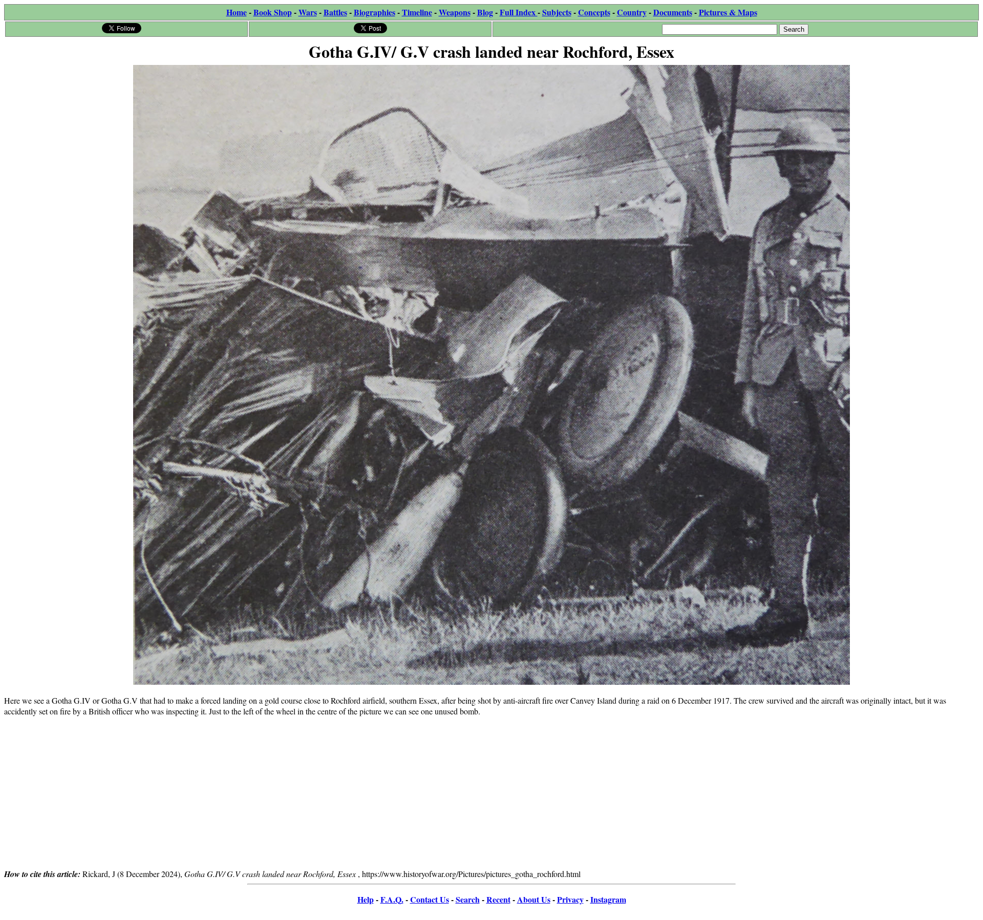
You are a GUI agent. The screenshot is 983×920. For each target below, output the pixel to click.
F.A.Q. (391, 899)
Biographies (374, 12)
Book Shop (272, 12)
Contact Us (429, 899)
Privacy (570, 899)
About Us (533, 899)
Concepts (594, 12)
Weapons (455, 12)
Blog (485, 12)
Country (632, 12)
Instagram (608, 899)
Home (236, 12)
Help (365, 899)
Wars (307, 12)
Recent (498, 899)
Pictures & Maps (728, 12)
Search (468, 899)
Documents (672, 12)
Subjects (556, 12)
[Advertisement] (491, 796)
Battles (335, 12)
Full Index (519, 12)
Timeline (417, 12)
